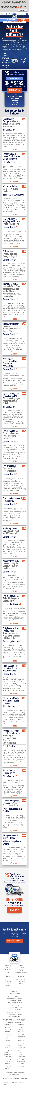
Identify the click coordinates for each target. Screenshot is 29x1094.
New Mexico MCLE (8, 1054)
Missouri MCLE (21, 1043)
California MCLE (8, 1031)
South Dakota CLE (21, 1049)
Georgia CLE (8, 1040)
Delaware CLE (8, 1036)
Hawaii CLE (8, 1043)
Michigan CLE (21, 1038)
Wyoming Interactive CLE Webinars (14, 1016)
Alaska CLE (8, 1026)
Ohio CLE (8, 1061)
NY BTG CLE (21, 983)
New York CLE (8, 1056)
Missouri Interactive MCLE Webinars (14, 998)
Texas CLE (21, 1052)
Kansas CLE (21, 1029)
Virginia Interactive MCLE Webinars (14, 1011)
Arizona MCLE (8, 1027)
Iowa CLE (21, 1027)
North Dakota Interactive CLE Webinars (14, 1004)
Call (10, 16)
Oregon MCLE (8, 1065)
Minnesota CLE (21, 1040)
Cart (6, 16)
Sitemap (4, 1084)
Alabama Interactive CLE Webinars (14, 995)
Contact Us (21, 970)
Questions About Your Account (21, 972)
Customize (13, 941)
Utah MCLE (21, 1054)
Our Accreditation (8, 969)
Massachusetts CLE (21, 1036)
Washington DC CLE (21, 1061)
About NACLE (7, 967)
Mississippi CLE (21, 1042)
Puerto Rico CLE (8, 1068)
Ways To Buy (7, 985)
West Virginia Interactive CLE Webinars (14, 1012)
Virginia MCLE (21, 1058)
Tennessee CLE (21, 1050)
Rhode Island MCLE (21, 1047)
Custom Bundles (8, 981)
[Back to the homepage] (14, 15)
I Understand (22, 10)
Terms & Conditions (13, 1082)
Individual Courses (8, 979)
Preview (15, 149)
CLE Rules (21, 978)
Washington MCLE (21, 1059)
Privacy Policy (19, 7)
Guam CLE (8, 1042)
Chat (19, 16)
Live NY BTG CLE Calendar (14, 993)
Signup (2, 16)
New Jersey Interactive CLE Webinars (14, 1002)
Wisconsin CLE (21, 1065)
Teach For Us (8, 971)
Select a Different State (23, 20)
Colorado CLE (8, 1033)
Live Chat (21, 969)
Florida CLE (8, 1038)
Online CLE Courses (21, 981)
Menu (27, 16)
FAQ (8, 972)
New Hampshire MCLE (8, 1050)
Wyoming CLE (21, 1066)
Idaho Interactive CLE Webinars (14, 996)
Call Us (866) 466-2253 (21, 967)
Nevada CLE (8, 1049)
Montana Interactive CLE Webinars (14, 1000)
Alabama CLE (7, 1024)
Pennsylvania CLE (8, 1066)
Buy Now (13, 90)
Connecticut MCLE (7, 1034)
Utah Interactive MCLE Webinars (14, 1009)
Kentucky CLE (21, 1031)
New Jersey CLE (8, 1052)
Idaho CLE (8, 1045)
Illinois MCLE (21, 1024)
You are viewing (12, 19)
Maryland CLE (21, 1034)
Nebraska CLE (8, 1047)
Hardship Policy (22, 1082)
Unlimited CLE (8, 983)
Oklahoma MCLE (8, 1063)
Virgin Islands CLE (21, 1056)
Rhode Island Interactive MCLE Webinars (14, 1007)
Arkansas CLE (8, 1029)
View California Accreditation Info (14, 21)
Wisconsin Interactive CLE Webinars (14, 1014)
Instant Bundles (8, 978)
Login (23, 16)
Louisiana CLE (21, 1033)
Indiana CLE (21, 1026)
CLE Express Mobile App (21, 979)
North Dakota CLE (8, 1059)
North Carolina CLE (8, 1058)
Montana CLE (21, 1045)
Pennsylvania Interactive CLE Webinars (14, 1005)
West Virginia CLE (21, 1063)
